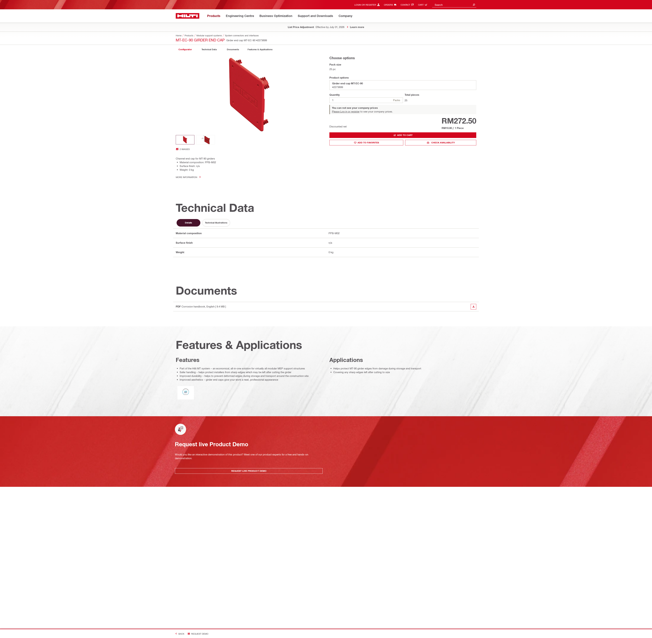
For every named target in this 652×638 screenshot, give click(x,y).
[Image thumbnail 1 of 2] (185, 139)
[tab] (185, 49)
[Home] (187, 16)
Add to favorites (368, 142)
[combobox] (454, 4)
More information (186, 177)
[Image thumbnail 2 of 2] (205, 139)
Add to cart (405, 135)
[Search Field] (473, 4)
